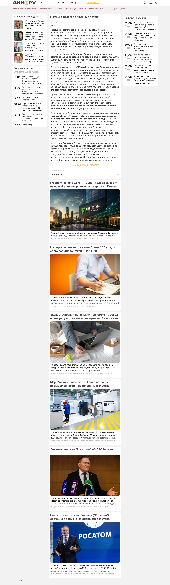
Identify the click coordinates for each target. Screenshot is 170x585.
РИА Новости (99, 108)
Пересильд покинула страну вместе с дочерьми (87, 9)
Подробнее (57, 174)
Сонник (123, 9)
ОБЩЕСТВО (76, 3)
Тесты (59, 9)
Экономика (93, 3)
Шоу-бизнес (46, 3)
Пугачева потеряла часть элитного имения (33, 9)
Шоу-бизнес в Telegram (85, 164)
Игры (114, 9)
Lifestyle (62, 3)
